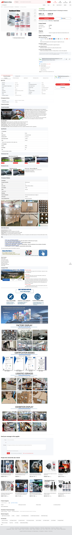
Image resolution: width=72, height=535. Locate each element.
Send (8, 453)
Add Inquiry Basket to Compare (19, 37)
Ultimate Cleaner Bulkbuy (24, 522)
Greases (2, 504)
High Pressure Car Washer (6, 515)
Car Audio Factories (21, 520)
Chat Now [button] (63, 18)
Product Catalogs (15, 502)
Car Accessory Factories (30, 520)
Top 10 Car (11, 522)
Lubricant (17, 515)
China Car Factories (5, 520)
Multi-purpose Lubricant (22, 504)
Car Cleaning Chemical (57, 504)
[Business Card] (69, 80)
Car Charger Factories (13, 520)
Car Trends (16, 522)
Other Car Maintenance (4, 506)
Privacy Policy (50, 531)
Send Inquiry (46, 18)
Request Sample (56, 20)
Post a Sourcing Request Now (28, 453)
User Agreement (41, 531)
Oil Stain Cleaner (38, 504)
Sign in (70, 2)
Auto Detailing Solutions (25, 515)
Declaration (46, 531)
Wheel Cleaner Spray (44, 515)
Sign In (40, 71)
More (2, 524)
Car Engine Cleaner (60, 520)
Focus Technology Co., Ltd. (29, 531)
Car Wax (13, 515)
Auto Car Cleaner (38, 520)
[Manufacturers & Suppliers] (6, 2)
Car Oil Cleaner (53, 520)
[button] (50, 78)
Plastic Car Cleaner (4, 522)
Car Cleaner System (46, 520)
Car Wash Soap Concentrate (35, 515)
